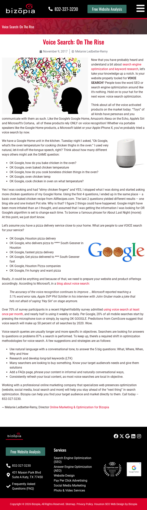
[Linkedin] (133, 436)
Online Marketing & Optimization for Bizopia (79, 407)
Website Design (64, 475)
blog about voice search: (73, 283)
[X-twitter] (121, 436)
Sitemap (70, 504)
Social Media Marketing (70, 485)
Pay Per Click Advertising (70, 480)
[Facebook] (116, 436)
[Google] (127, 436)
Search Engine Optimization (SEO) (72, 460)
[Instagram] (139, 436)
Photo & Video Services (69, 490)
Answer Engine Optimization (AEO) (73, 468)
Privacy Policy (85, 504)
